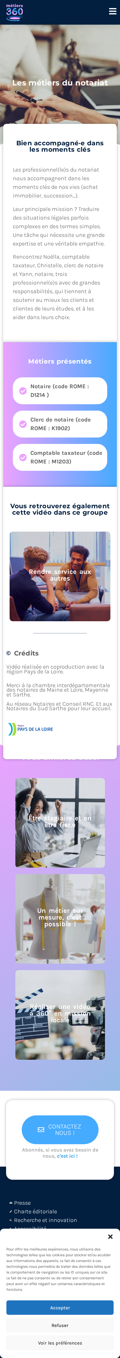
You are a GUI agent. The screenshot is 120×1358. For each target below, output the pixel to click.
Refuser (60, 1325)
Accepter (60, 1308)
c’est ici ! (67, 1156)
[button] (110, 1236)
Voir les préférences (60, 1343)
